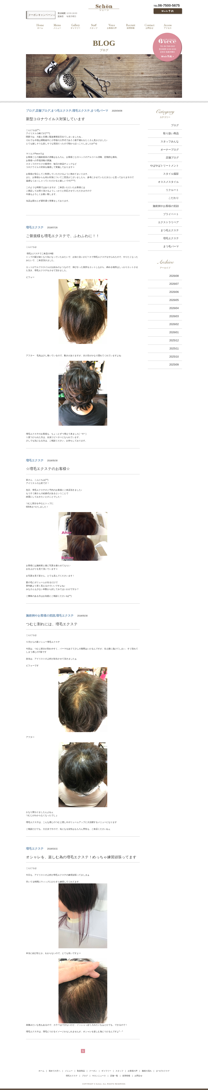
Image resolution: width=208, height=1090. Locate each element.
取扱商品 (81, 1071)
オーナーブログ (170, 149)
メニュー (57, 26)
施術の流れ (147, 1071)
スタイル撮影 (171, 173)
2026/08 (174, 276)
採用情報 (130, 26)
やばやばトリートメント (164, 165)
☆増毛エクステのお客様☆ (48, 469)
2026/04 (174, 308)
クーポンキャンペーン (40, 15)
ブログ (175, 125)
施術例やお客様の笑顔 (166, 206)
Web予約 (168, 11)
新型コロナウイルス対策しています (55, 119)
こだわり (173, 198)
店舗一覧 (114, 1076)
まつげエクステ (163, 1071)
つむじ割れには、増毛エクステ (52, 624)
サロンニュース (99, 1076)
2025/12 (174, 340)
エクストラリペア (168, 222)
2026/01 (174, 332)
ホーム (41, 1071)
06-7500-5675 (167, 5)
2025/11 (174, 348)
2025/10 (174, 356)
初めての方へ (54, 1071)
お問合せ (149, 26)
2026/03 (174, 316)
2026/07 (174, 283)
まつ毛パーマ (171, 246)
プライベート (171, 214)
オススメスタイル (168, 181)
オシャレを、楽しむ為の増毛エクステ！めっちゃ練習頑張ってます (81, 857)
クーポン (93, 1071)
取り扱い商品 (171, 133)
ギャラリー (75, 26)
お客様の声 (112, 26)
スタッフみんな (170, 141)
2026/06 (174, 292)
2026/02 (174, 324)
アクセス (168, 26)
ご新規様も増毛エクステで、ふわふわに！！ (62, 236)
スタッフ (94, 26)
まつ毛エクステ (170, 230)
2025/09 (174, 364)
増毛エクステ (171, 238)
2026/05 (174, 300)
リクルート (172, 190)
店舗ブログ (172, 157)
